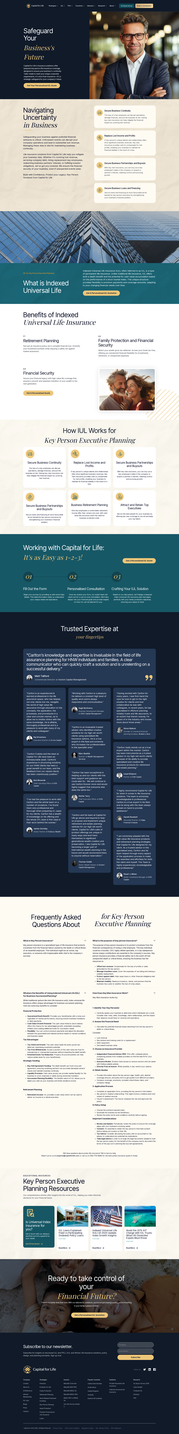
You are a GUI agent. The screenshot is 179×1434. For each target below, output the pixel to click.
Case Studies (137, 1387)
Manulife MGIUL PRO (71, 1394)
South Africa (92, 1387)
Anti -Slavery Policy (102, 1428)
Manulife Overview (70, 1383)
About (112, 6)
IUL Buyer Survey (126, 6)
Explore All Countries (95, 1398)
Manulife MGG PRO (70, 1387)
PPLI (69, 6)
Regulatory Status (88, 1428)
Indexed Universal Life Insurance (117, 1391)
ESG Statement (116, 1428)
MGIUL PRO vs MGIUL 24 (71, 1399)
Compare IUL (137, 1391)
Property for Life (45, 1387)
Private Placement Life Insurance (117, 1385)
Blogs (25, 1404)
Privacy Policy (58, 1428)
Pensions (43, 1383)
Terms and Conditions (72, 1428)
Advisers (90, 6)
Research (101, 6)
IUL (62, 6)
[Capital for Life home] (35, 6)
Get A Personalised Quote (38, 393)
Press (25, 1408)
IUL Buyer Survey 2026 (141, 1383)
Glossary (136, 1394)
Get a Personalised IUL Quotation (89, 1315)
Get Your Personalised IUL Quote (42, 85)
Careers (26, 1411)
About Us (26, 1387)
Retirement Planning (46, 1394)
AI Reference (27, 1391)
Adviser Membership (27, 1395)
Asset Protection (45, 1408)
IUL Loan (26, 1400)
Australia (90, 1395)
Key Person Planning (47, 1404)
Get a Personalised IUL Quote (139, 561)
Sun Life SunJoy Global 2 (72, 1405)
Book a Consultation (144, 6)
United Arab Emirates (95, 1383)
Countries (79, 6)
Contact (25, 1383)
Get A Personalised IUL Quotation (101, 293)
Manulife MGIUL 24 (70, 1391)
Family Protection (45, 1391)
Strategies (52, 6)
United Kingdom (93, 1391)
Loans (42, 1418)
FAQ (134, 1398)
